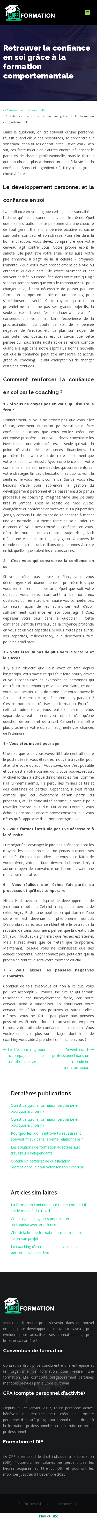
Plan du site (48, 1516)
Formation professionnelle (27, 110)
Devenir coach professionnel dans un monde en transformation (70, 1058)
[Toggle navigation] (87, 13)
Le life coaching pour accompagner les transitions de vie (27, 1055)
